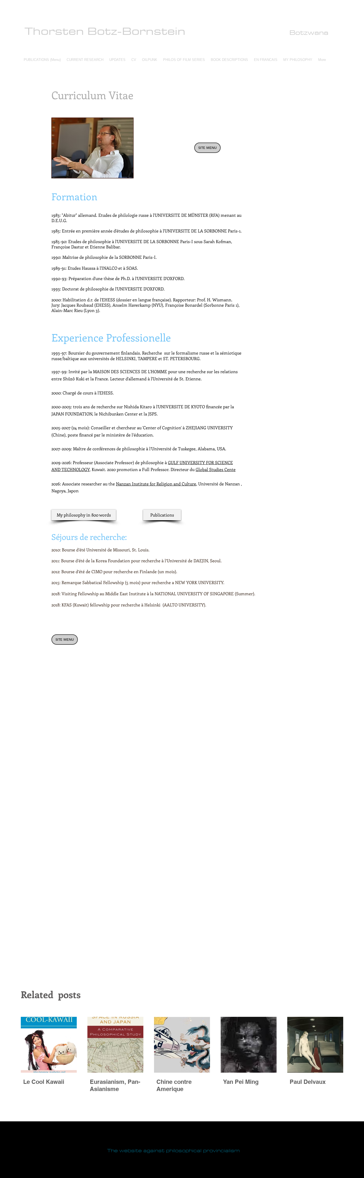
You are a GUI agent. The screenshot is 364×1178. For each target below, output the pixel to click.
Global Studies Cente (216, 469)
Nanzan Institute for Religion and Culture (156, 483)
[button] (85, 60)
